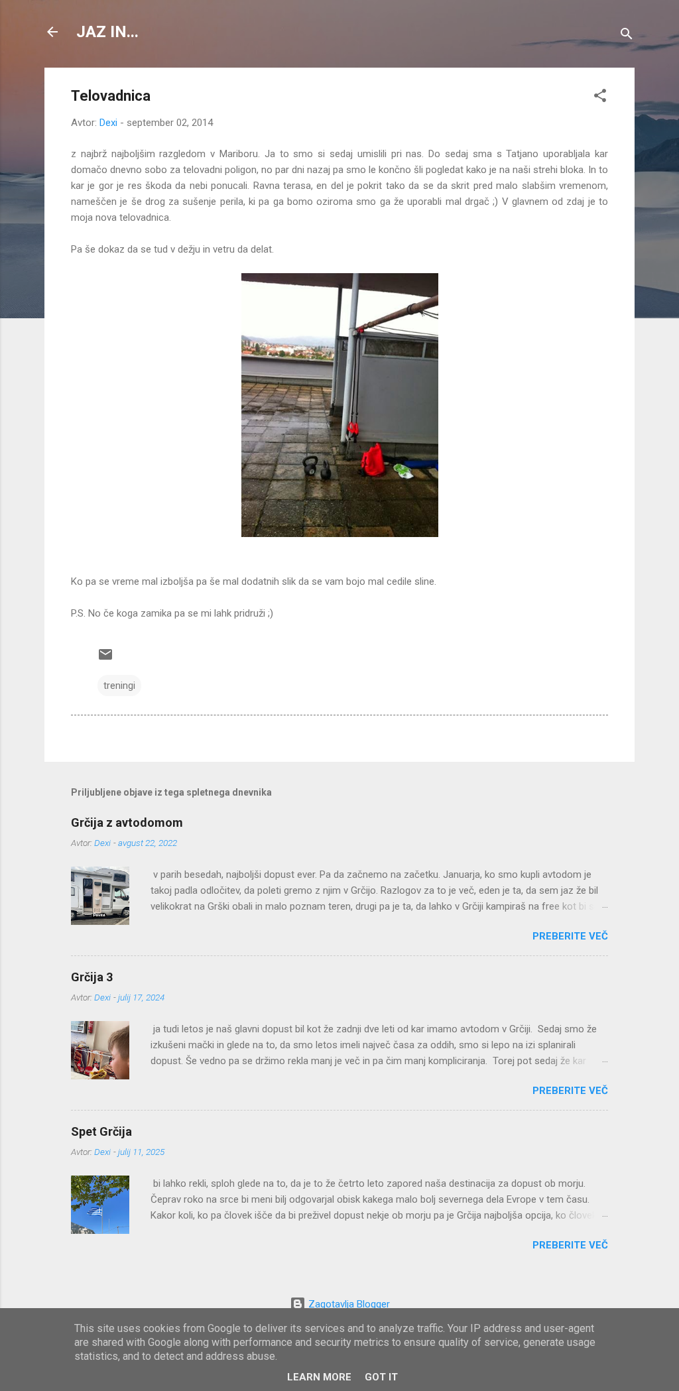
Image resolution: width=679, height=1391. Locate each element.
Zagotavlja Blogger (348, 1304)
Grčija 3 (92, 977)
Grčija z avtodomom (127, 822)
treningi (119, 686)
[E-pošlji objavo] (105, 659)
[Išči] (627, 36)
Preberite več (570, 936)
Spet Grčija (101, 1131)
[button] (600, 98)
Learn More (319, 1377)
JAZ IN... (107, 32)
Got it (381, 1377)
